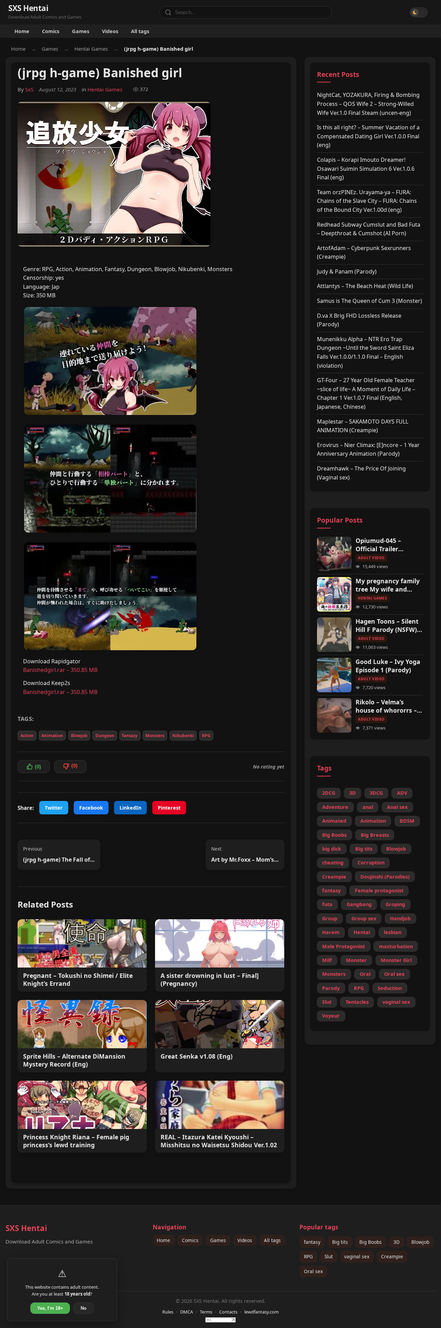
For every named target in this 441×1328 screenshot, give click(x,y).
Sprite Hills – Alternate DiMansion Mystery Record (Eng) (74, 1060)
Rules (167, 1312)
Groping (395, 904)
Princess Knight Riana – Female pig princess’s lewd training (76, 1141)
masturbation (396, 946)
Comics (50, 31)
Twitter (54, 807)
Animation (52, 736)
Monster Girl (396, 960)
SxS (29, 89)
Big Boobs (334, 835)
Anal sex (397, 807)
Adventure (335, 807)
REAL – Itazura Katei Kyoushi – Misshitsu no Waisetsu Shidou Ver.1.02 (219, 1141)
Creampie (334, 876)
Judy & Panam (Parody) (347, 271)
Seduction (390, 988)
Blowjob (79, 736)
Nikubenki (183, 736)
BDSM (407, 820)
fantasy (129, 736)
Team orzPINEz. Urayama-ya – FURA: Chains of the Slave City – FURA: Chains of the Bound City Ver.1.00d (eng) (367, 201)
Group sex (363, 918)
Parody (331, 988)
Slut (326, 1002)
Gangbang (359, 904)
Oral (365, 974)
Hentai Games (91, 48)
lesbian (392, 932)
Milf (327, 960)
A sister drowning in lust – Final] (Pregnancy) (210, 980)
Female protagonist (379, 890)
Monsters (154, 736)
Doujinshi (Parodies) (385, 876)
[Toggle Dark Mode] (419, 12)
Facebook (91, 807)
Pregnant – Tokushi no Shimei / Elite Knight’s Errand (78, 980)
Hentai (361, 932)
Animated (334, 820)
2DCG (328, 793)
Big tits (363, 848)
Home (21, 31)
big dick (331, 848)
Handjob (400, 918)
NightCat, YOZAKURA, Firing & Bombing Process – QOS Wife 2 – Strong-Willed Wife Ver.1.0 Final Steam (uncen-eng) (368, 103)
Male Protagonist (343, 946)
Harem (330, 932)
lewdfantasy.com (261, 1312)
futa (327, 904)
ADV (402, 793)
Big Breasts (375, 835)
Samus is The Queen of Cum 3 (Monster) (369, 301)
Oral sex (394, 974)
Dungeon (104, 736)
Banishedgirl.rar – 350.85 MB (60, 670)
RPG (206, 736)
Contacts (228, 1312)
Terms (206, 1312)
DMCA (186, 1312)
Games (80, 31)
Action (26, 736)
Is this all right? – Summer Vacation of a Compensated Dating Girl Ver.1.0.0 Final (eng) (368, 136)
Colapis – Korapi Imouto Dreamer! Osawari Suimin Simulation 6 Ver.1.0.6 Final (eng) (365, 168)
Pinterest (169, 807)
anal (367, 807)
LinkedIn (130, 807)
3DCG (376, 793)
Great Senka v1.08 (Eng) (197, 1056)
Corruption (371, 862)
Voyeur (331, 1015)
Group (329, 918)
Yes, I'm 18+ (50, 1308)
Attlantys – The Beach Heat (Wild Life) (365, 286)
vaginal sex (396, 1002)
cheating (332, 862)
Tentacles (357, 1002)
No (83, 1308)
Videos (110, 31)
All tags (140, 31)
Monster (356, 960)
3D (352, 793)
